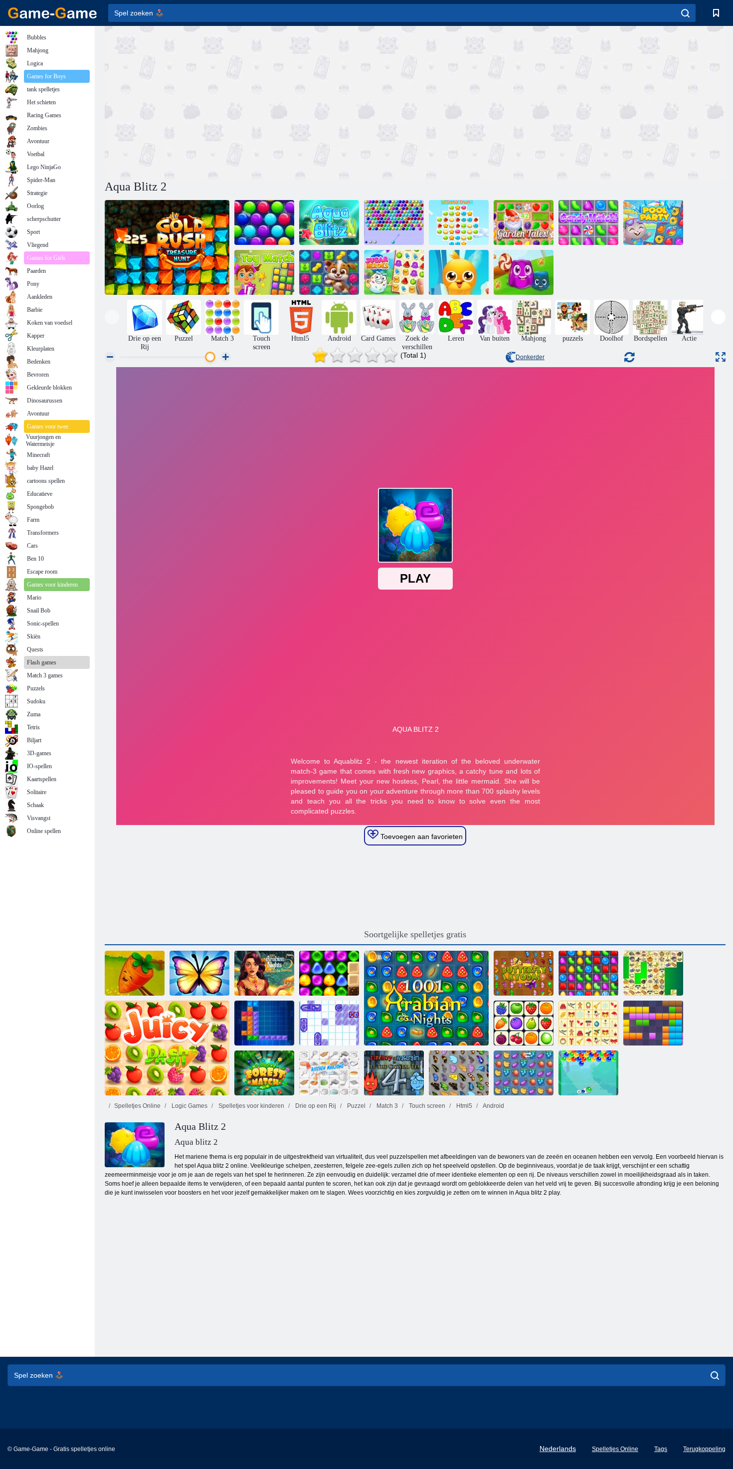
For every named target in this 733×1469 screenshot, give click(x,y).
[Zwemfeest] (653, 222)
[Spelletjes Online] (52, 12)
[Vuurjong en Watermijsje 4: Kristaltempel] (394, 1072)
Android (493, 1105)
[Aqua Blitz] (329, 222)
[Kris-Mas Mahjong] (588, 1023)
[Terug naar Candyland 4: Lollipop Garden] (329, 973)
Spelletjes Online (137, 1105)
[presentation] (112, 317)
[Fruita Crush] (523, 1072)
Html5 (463, 1105)
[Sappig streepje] (167, 1048)
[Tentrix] (264, 1023)
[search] (685, 12)
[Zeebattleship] (329, 1023)
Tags (660, 1449)
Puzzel (356, 1105)
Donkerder (530, 357)
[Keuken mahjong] (329, 1072)
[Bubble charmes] (588, 1072)
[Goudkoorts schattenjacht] (167, 247)
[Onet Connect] (523, 1023)
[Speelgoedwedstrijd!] (264, 272)
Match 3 (386, 1105)
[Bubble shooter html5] (394, 222)
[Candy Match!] (588, 222)
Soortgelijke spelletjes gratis (415, 934)
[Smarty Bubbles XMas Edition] (264, 222)
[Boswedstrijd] (264, 1072)
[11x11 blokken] (653, 1023)
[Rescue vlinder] (199, 973)
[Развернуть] (721, 357)
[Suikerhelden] (394, 272)
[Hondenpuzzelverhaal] (329, 272)
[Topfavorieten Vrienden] (459, 272)
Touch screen (426, 1105)
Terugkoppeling (704, 1449)
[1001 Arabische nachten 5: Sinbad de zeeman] (264, 973)
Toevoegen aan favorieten (420, 836)
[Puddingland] (523, 272)
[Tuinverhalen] (523, 222)
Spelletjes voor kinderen (250, 1105)
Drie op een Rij (315, 1105)
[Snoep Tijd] (588, 973)
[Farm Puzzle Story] (135, 973)
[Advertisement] (260, 101)
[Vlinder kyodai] (459, 1072)
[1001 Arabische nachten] (426, 998)
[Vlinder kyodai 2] (523, 973)
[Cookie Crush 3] (459, 222)
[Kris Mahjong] (653, 973)
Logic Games (188, 1105)
